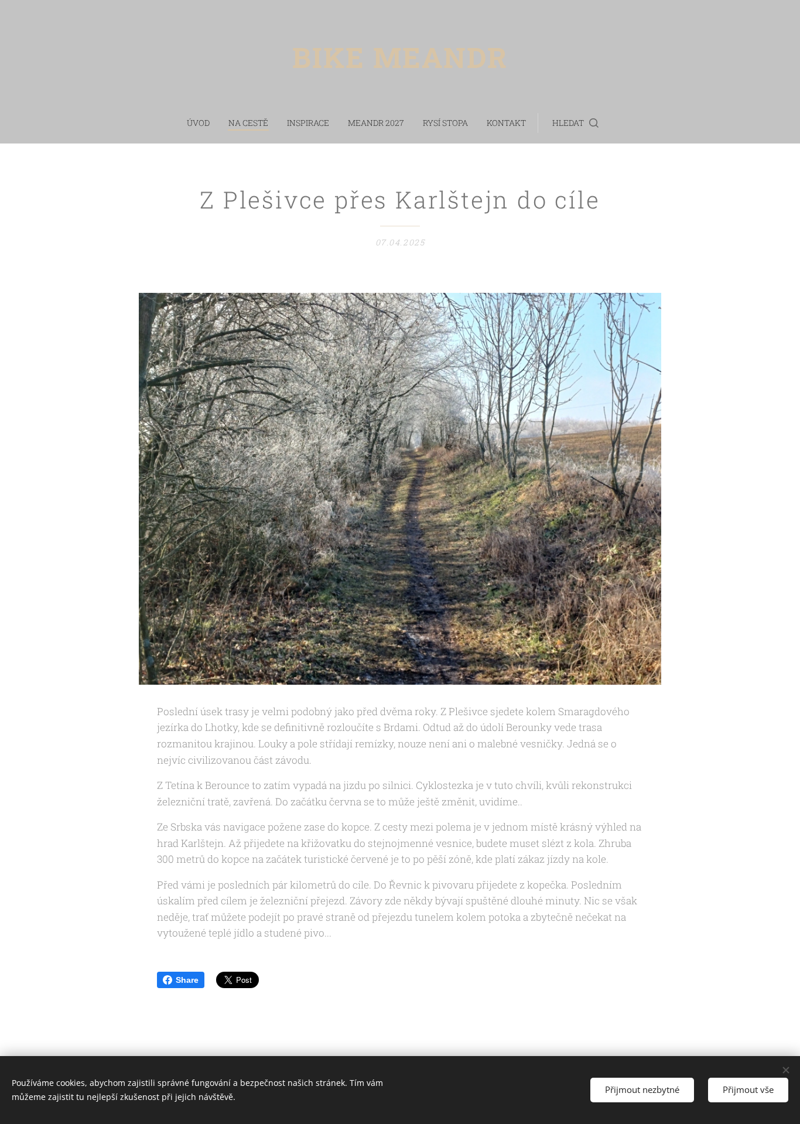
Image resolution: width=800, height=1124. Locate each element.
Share (187, 980)
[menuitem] (203, 123)
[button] (575, 123)
